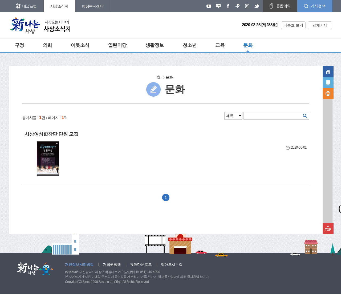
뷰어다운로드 (141, 264)
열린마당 (117, 45)
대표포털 (29, 6)
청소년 (190, 45)
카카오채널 (237, 6)
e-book (328, 82)
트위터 (256, 6)
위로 (328, 228)
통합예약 (283, 6)
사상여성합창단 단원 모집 (52, 134)
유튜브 (208, 6)
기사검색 (318, 6)
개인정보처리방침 (79, 264)
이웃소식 (80, 45)
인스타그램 (247, 6)
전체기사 (320, 25)
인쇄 (328, 93)
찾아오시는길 (171, 264)
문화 (248, 45)
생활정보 (154, 45)
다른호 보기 (293, 25)
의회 (47, 45)
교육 (220, 45)
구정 (19, 45)
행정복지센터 (92, 6)
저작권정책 (112, 264)
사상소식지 (59, 6)
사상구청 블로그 (218, 6)
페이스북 (228, 6)
